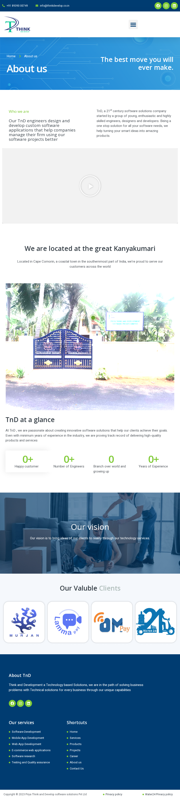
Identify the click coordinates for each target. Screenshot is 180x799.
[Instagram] (166, 5)
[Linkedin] (174, 5)
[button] (133, 24)
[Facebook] (158, 5)
